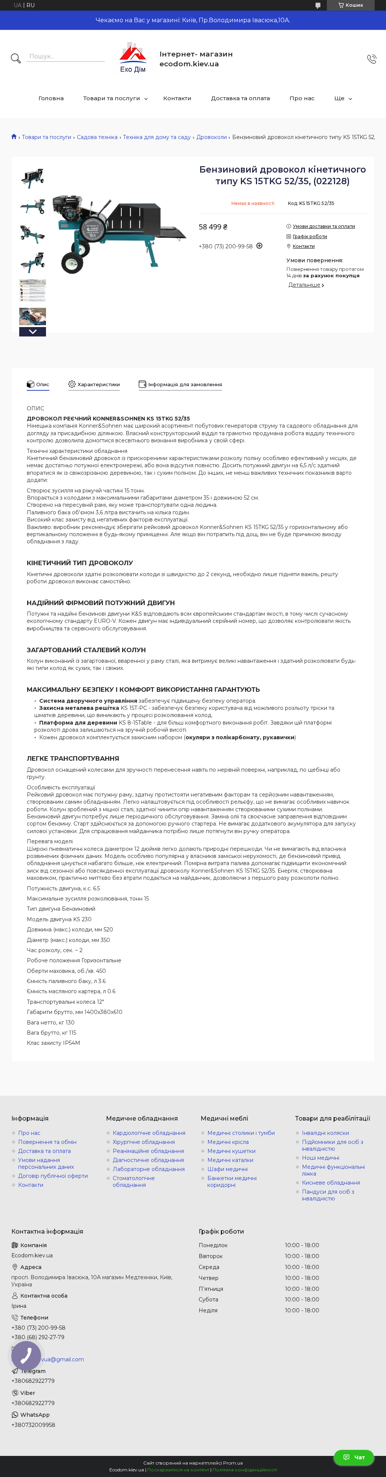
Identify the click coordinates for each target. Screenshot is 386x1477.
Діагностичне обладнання (148, 1160)
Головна (51, 98)
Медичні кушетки (231, 1151)
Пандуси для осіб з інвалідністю (328, 1195)
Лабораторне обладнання (149, 1169)
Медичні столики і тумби (241, 1133)
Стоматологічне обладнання (134, 1181)
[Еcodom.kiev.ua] (133, 59)
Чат (359, 1457)
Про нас (302, 98)
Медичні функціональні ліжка (333, 1170)
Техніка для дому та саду (157, 137)
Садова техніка (97, 137)
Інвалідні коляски (325, 1133)
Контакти (177, 98)
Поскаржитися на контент (178, 1469)
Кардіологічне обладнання (149, 1133)
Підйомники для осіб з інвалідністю (332, 1145)
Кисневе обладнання (331, 1182)
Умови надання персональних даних (46, 1163)
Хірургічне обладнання (144, 1142)
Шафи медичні (227, 1169)
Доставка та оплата (240, 98)
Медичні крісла (228, 1142)
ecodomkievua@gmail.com (47, 1359)
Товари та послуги (111, 98)
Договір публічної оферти (53, 1176)
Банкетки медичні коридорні (232, 1181)
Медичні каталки (230, 1160)
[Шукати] (16, 59)
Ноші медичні (320, 1157)
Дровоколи (211, 137)
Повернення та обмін (47, 1142)
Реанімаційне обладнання (148, 1151)
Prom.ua (233, 1463)
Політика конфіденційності (245, 1469)
